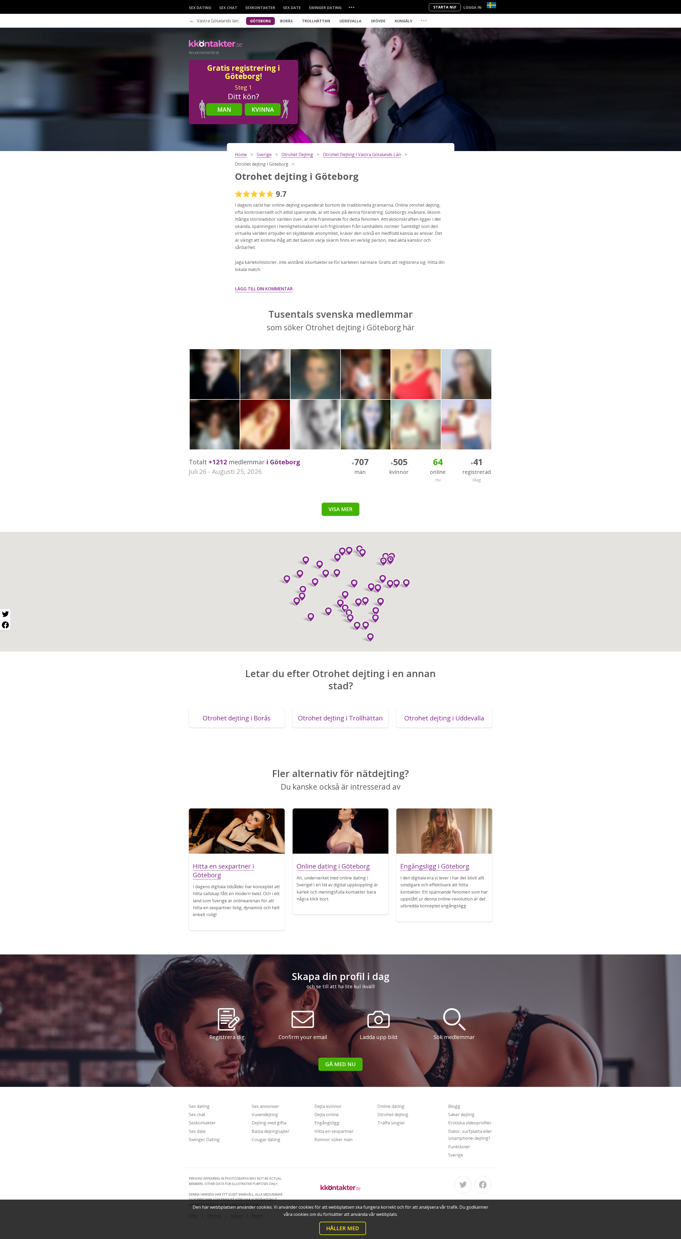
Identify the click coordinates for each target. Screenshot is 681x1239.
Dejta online (326, 1114)
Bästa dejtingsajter (270, 1131)
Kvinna (263, 109)
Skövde (378, 20)
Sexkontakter (260, 7)
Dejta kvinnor (328, 1106)
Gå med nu (340, 1064)
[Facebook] (482, 1185)
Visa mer (340, 509)
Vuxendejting (265, 1114)
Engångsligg (326, 1123)
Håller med (342, 1228)
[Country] (491, 5)
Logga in (472, 7)
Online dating (390, 1106)
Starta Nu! (444, 7)
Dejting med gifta (269, 1123)
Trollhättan (316, 20)
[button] (368, 637)
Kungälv (403, 20)
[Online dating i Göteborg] (340, 831)
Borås (286, 20)
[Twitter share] (5, 614)
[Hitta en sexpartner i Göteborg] (237, 831)
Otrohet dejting (392, 1114)
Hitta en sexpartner (334, 1131)
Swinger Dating (325, 7)
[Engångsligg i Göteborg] (444, 831)
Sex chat (228, 7)
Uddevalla (350, 20)
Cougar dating (266, 1139)
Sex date (292, 7)
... (351, 7)
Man (224, 109)
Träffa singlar (391, 1123)
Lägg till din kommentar (264, 289)
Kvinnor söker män (333, 1139)
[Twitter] (463, 1185)
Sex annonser (265, 1106)
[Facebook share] (5, 625)
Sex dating (200, 7)
